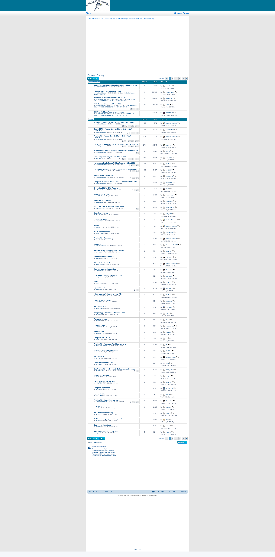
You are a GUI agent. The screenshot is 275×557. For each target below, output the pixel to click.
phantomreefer (100, 370)
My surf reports (99, 288)
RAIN (96, 281)
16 (131, 159)
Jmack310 (99, 395)
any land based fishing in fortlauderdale (109, 250)
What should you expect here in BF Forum (109, 98)
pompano (97, 244)
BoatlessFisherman (101, 87)
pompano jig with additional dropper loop (109, 313)
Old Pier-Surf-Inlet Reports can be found (109, 112)
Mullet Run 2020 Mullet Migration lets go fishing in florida (115, 85)
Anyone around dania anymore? (106, 350)
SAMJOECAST (100, 189)
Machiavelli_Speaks (101, 345)
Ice (96, 239)
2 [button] (172, 78)
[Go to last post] (173, 86)
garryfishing (99, 252)
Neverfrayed (169, 112)
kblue (167, 419)
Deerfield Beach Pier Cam (103, 363)
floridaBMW (169, 170)
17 (133, 159)
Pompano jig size (100, 319)
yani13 (98, 408)
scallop (98, 426)
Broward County (95, 75)
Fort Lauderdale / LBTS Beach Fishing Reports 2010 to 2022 (116, 169)
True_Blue (99, 214)
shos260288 (169, 388)
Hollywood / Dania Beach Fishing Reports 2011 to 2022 (114, 163)
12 (133, 126)
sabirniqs (168, 86)
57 (137, 146)
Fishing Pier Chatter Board (104, 175)
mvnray (98, 258)
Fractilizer (98, 333)
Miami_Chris (169, 369)
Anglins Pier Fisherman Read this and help (110, 344)
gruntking (98, 146)
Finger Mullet (99, 331)
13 (135, 126)
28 (131, 141)
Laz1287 (168, 157)
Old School (169, 301)
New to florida (99, 394)
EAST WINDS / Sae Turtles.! (104, 381)
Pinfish (96, 225)
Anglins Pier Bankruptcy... (103, 238)
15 (128, 159)
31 (137, 141)
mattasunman (170, 326)
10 (128, 126)
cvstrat (97, 339)
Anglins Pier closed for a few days (106, 400)
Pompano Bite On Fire (102, 338)
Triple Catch (99, 202)
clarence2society (100, 208)
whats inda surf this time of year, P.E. (107, 294)
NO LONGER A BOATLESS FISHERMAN (109, 207)
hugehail (98, 314)
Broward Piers (99, 325)
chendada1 (169, 98)
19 (137, 159)
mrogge (168, 376)
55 (133, 146)
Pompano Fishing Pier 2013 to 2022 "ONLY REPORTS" (114, 122)
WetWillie (98, 364)
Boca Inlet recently (101, 213)
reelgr (97, 277)
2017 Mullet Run (100, 306)
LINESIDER (169, 257)
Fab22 (168, 104)
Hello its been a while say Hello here (107, 91)
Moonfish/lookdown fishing (104, 257)
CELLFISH (169, 164)
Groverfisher (99, 233)
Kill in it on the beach (102, 232)
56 (135, 146)
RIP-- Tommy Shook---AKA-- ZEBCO (107, 104)
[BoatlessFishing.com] (101, 5)
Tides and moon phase (102, 200)
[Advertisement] (137, 47)
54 (131, 146)
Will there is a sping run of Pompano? (108, 419)
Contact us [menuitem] (157, 492)
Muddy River (99, 308)
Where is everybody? (102, 194)
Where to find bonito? (102, 263)
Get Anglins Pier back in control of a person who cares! (114, 369)
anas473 (168, 413)
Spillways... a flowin (101, 375)
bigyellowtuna (170, 130)
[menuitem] (88, 13)
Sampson (168, 407)
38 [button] (183, 78)
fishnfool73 (169, 288)
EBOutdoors (99, 271)
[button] (166, 78)
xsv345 (98, 358)
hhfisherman (169, 232)
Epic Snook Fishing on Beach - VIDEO (108, 275)
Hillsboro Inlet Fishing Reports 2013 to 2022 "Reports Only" (116, 150)
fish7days (98, 227)
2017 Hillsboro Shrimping (103, 413)
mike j (167, 313)
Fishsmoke (169, 182)
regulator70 (99, 196)
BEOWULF (99, 327)
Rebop (168, 151)
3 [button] (174, 78)
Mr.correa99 (99, 264)
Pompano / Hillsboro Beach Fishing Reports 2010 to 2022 (115, 182)
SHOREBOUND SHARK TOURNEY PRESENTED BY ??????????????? (114, 100)
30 (135, 141)
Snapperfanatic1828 (172, 245)
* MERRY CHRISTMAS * (103, 300)
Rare (167, 363)
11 (131, 126)
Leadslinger (169, 176)
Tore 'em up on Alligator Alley (105, 269)
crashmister (169, 276)
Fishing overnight (100, 219)
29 (133, 141)
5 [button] (179, 78)
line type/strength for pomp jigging (107, 431)
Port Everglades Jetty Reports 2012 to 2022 (110, 157)
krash (167, 189)
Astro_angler (99, 221)
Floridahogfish (100, 158)
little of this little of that (102, 425)
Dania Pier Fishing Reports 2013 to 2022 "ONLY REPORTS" (116, 144)
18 (135, 159)
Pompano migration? (102, 388)
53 (128, 146)
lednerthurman (170, 207)
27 (128, 141)
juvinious (98, 289)
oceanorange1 (170, 92)
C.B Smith (98, 406)
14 (137, 126)
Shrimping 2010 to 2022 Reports (106, 188)
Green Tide (169, 145)
